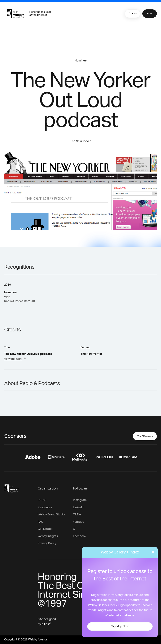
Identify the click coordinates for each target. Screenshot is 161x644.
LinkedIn (78, 507)
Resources (45, 507)
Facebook (79, 536)
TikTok (77, 514)
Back (134, 14)
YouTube (78, 521)
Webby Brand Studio (51, 514)
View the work (13, 359)
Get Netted (45, 529)
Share (149, 14)
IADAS (42, 500)
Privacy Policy (47, 543)
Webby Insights (48, 536)
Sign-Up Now (120, 626)
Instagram (80, 500)
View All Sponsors (145, 436)
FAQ (40, 521)
